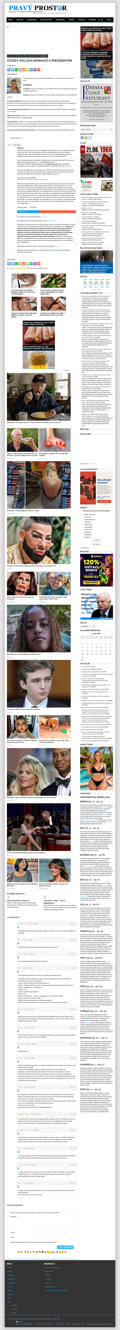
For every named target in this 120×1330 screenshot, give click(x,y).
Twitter (90, 137)
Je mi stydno (85, 666)
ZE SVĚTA (15, 1305)
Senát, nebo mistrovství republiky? (92, 707)
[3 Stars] (20, 268)
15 (105, 647)
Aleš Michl (88, 532)
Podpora (92, 20)
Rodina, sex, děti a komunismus (91, 672)
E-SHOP (14, 1313)
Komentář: (13, 1217)
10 (82, 647)
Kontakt (48, 1275)
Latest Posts (17, 145)
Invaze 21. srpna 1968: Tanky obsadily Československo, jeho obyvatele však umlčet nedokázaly (95, 680)
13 (96, 647)
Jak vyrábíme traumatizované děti (92, 727)
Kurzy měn (92, 463)
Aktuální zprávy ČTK (92, 293)
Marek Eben (88, 534)
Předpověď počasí (96, 289)
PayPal (37, 162)
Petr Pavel (88, 517)
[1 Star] (16, 268)
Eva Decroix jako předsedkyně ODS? (92, 741)
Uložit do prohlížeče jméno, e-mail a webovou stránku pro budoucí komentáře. (33, 1242)
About (9, 145)
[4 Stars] (22, 268)
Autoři (47, 1283)
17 (82, 651)
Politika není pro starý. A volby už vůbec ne (94, 700)
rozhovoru (86, 866)
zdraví (108, 822)
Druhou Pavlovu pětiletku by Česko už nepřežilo (95, 696)
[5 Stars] (24, 268)
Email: (12, 1237)
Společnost (32, 20)
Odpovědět (73, 923)
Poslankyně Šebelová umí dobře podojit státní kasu (97, 703)
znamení (105, 885)
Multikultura (46, 20)
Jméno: (13, 1232)
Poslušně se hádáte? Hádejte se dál (92, 689)
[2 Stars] (18, 268)
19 (92, 651)
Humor (71, 20)
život (87, 915)
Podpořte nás (50, 1271)
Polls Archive (85, 548)
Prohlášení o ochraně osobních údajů (56, 1290)
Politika (19, 20)
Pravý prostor (24, 1319)
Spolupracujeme (50, 1286)
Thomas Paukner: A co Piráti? (90, 217)
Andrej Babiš (88, 527)
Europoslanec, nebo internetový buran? (93, 238)
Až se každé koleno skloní (89, 729)
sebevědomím (93, 820)
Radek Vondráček (90, 514)
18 (87, 651)
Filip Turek (88, 522)
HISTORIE (14, 1309)
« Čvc (81, 660)
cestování (92, 866)
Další (109, 20)
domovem (84, 896)
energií (85, 820)
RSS (86, 137)
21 (101, 651)
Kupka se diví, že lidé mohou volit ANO (93, 242)
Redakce (20, 56)
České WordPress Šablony (50, 1319)
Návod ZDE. (57, 246)
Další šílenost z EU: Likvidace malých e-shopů (95, 692)
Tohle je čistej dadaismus (89, 221)
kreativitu (105, 807)
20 (96, 651)
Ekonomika (60, 20)
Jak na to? (44, 217)
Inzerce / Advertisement (53, 1267)
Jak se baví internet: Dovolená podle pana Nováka (96, 197)
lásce (91, 841)
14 (26, 56)
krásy (107, 961)
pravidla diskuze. (52, 220)
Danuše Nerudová (90, 519)
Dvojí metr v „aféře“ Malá (89, 212)
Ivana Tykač (88, 529)
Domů (10, 20)
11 (87, 647)
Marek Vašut (88, 524)
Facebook (82, 137)
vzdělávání (88, 1022)
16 (110, 647)
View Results (96, 544)
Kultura (81, 20)
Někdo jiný (88, 537)
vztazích (105, 814)
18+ (102, 20)
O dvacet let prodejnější (88, 669)
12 (92, 647)
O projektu (49, 1279)
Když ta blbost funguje (18, 901)
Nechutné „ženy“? (87, 208)
